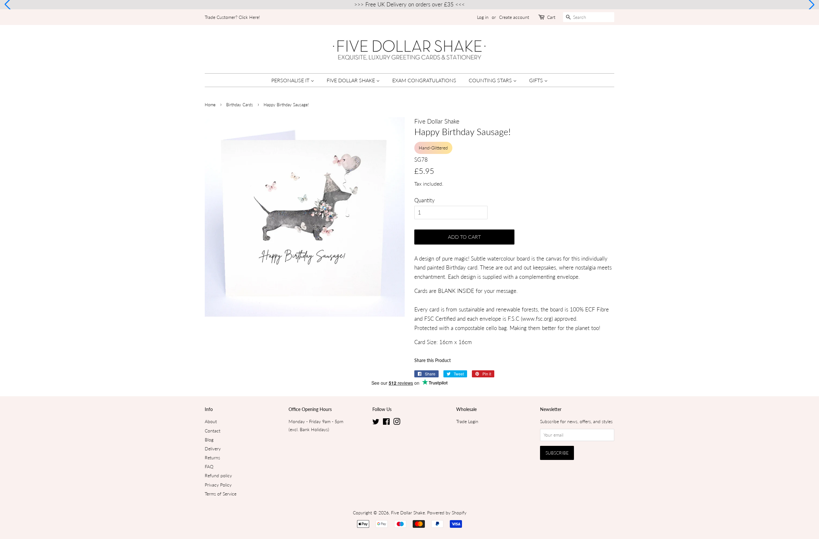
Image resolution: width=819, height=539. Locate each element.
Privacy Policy (218, 484)
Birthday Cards (239, 104)
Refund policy (218, 475)
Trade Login (467, 421)
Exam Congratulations (424, 80)
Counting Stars (491, 80)
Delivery (213, 448)
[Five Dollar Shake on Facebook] (386, 422)
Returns (212, 457)
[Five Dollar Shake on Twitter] (375, 422)
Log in (483, 17)
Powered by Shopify (446, 512)
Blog (209, 439)
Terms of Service (220, 493)
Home (210, 104)
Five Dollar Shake (351, 80)
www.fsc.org (537, 318)
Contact (212, 430)
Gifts (536, 80)
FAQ (209, 466)
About (211, 421)
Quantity (424, 200)
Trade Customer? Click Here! (232, 17)
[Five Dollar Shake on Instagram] (396, 422)
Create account (514, 17)
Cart (551, 17)
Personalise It (291, 80)
